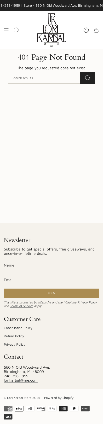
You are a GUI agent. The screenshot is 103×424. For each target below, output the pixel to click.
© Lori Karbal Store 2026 (22, 398)
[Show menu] (6, 30)
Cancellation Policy (18, 328)
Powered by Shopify (59, 398)
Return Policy (14, 336)
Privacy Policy (87, 302)
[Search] (87, 78)
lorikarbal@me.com (21, 380)
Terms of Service (21, 306)
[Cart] (96, 30)
